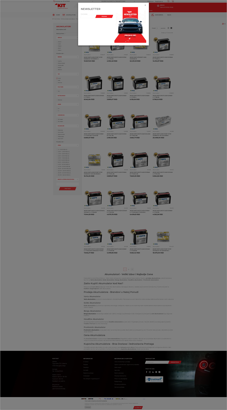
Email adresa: (84, 14)
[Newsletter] (130, 25)
